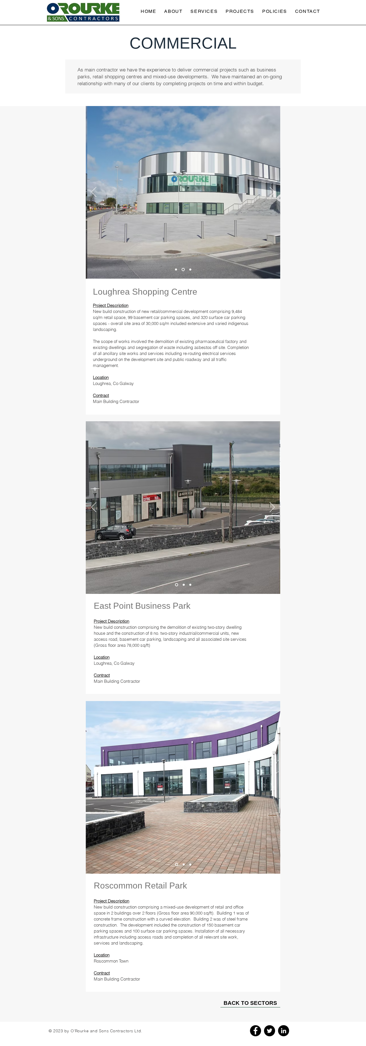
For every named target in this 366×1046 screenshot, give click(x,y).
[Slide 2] (183, 269)
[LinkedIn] (283, 1030)
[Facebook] (255, 1030)
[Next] (272, 192)
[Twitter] (269, 1030)
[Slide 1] (176, 270)
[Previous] (93, 192)
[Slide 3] (190, 270)
